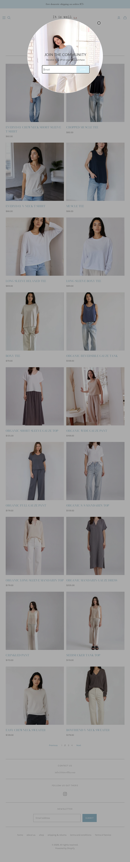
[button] (99, 23)
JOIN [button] (82, 69)
